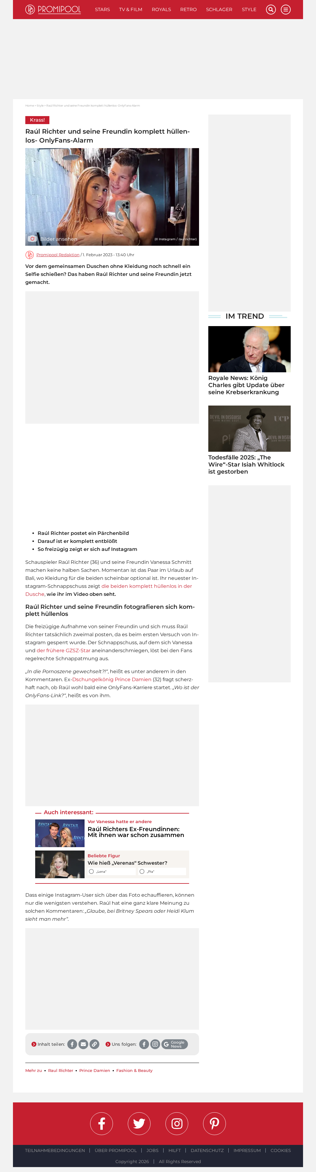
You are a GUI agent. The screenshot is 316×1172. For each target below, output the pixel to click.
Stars (102, 9)
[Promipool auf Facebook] (101, 1123)
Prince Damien (133, 679)
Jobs (153, 1150)
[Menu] (286, 9)
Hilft (174, 1150)
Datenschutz (207, 1150)
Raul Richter (60, 1070)
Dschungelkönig (93, 679)
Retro (188, 9)
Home (29, 105)
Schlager (219, 9)
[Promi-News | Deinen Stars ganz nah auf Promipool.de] (57, 9)
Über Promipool (116, 1150)
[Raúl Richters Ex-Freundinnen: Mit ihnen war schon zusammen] (60, 833)
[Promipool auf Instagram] (177, 1123)
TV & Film (130, 9)
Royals (161, 9)
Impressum (247, 1150)
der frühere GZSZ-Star (63, 650)
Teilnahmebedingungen (55, 1150)
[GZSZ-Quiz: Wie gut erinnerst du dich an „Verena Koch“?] (60, 864)
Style (249, 9)
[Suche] (271, 9)
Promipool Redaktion (58, 255)
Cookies (281, 1150)
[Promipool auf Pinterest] (214, 1123)
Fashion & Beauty (134, 1070)
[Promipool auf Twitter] (139, 1123)
